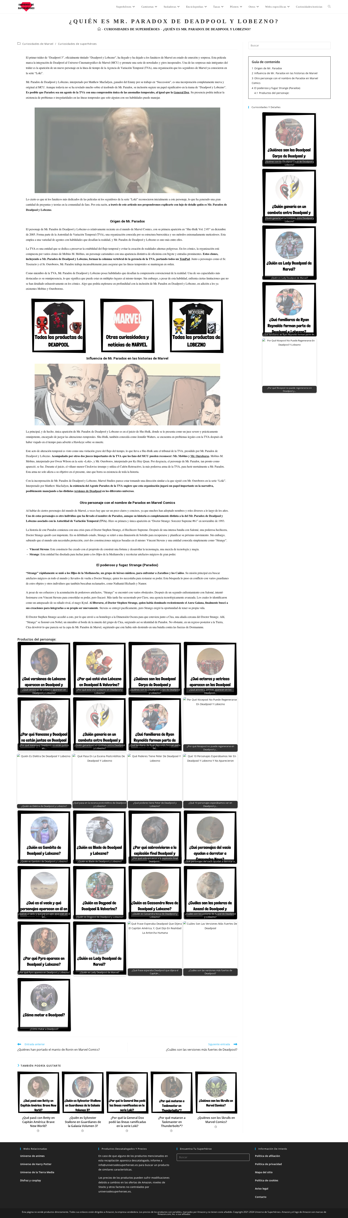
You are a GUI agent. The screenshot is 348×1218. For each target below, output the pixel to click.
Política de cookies (266, 1180)
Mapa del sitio (264, 1172)
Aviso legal (261, 1188)
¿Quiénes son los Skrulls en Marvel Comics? (216, 1120)
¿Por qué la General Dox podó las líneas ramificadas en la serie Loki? (127, 1122)
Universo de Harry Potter (35, 1164)
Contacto (260, 1197)
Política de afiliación (267, 1156)
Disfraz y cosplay (30, 1180)
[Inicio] (99, 29)
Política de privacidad (268, 1164)
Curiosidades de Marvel (37, 44)
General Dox (181, 92)
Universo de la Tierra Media (37, 1172)
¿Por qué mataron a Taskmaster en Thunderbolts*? (171, 1122)
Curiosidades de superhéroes (77, 44)
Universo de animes (32, 1156)
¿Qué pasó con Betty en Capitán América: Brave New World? (38, 1122)
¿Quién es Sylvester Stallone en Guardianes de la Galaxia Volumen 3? (83, 1122)
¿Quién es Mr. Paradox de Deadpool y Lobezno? (207, 29)
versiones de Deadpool (87, 491)
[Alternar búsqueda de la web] (329, 6)
